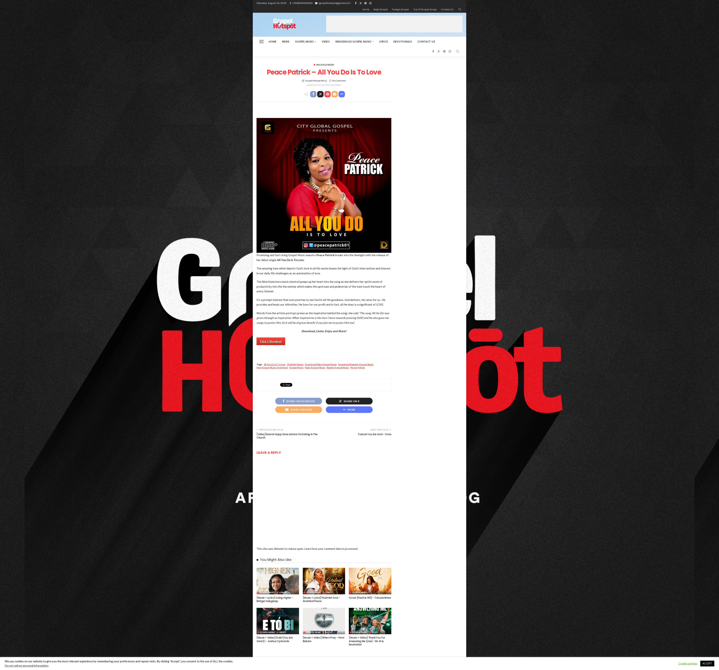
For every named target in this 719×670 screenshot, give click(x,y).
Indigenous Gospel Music (353, 41)
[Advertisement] (394, 24)
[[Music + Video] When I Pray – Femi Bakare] (324, 621)
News (285, 41)
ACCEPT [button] (707, 663)
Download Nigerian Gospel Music (356, 364)
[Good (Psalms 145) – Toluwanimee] (370, 581)
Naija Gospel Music (315, 367)
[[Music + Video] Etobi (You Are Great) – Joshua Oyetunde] (278, 621)
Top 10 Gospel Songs (425, 9)
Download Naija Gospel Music (321, 364)
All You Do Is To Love (274, 364)
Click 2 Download (271, 341)
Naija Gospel (381, 9)
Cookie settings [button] (687, 663)
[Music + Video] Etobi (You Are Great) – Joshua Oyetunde (275, 639)
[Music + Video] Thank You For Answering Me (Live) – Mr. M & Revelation (367, 641)
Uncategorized (325, 65)
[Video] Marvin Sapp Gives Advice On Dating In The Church (287, 436)
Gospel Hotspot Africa (316, 80)
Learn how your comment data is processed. (331, 548)
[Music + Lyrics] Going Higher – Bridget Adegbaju (275, 599)
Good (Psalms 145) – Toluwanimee (370, 598)
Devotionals (402, 41)
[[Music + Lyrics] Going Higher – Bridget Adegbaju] (278, 581)
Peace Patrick (357, 367)
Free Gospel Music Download (272, 367)
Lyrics (383, 41)
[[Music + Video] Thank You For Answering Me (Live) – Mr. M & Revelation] (370, 621)
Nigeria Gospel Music (338, 367)
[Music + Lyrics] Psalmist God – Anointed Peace (321, 599)
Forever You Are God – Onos (374, 434)
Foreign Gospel (400, 9)
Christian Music (295, 364)
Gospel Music (304, 41)
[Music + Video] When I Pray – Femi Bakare (323, 639)
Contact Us (447, 9)
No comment (339, 80)
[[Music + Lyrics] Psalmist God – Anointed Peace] (324, 581)
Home (365, 9)
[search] (459, 9)
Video (326, 41)
